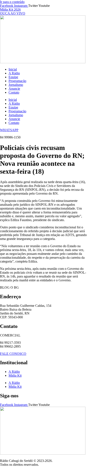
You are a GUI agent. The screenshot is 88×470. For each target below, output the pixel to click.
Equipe (13, 77)
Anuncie (14, 88)
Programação (17, 81)
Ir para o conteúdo (12, 2)
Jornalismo (16, 85)
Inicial (13, 69)
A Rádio (14, 73)
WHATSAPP (9, 130)
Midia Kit (15, 375)
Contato (14, 92)
